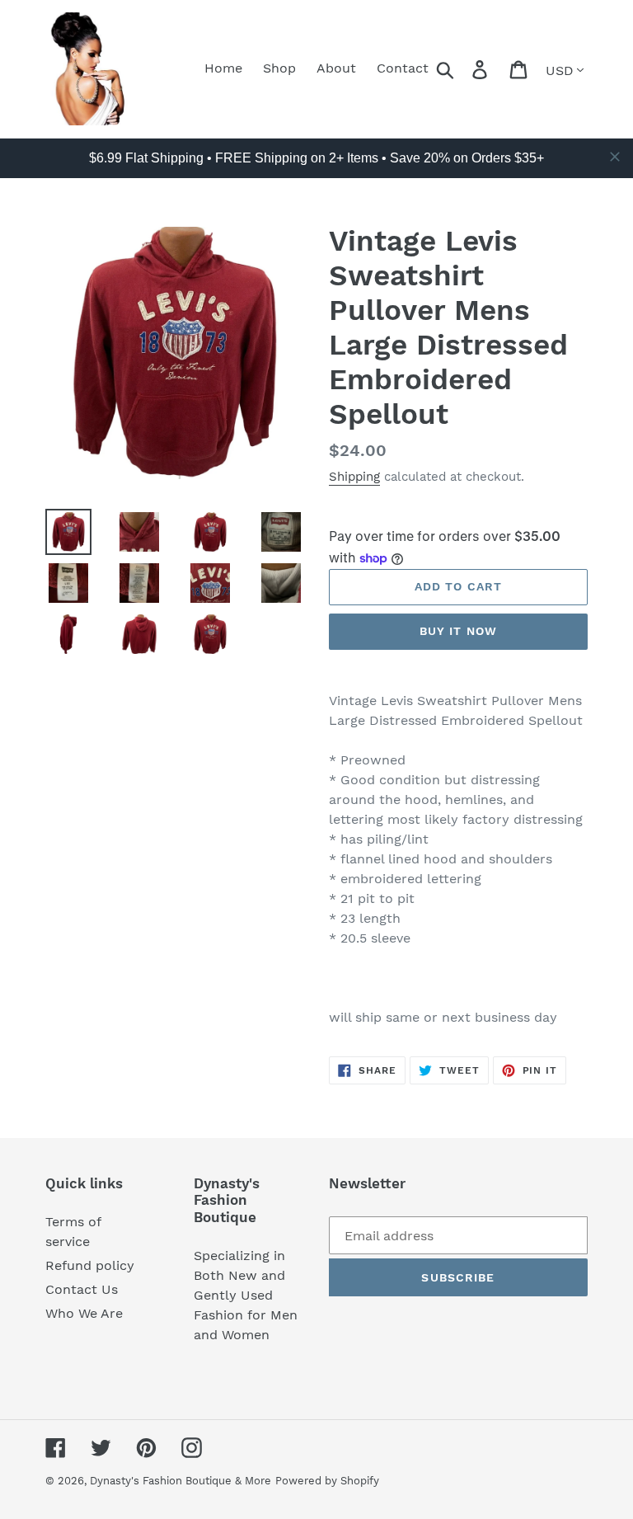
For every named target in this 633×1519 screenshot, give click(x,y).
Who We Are (84, 1313)
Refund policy (89, 1265)
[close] (615, 157)
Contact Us (81, 1289)
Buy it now (458, 630)
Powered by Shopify (327, 1480)
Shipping (354, 476)
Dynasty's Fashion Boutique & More (180, 1480)
